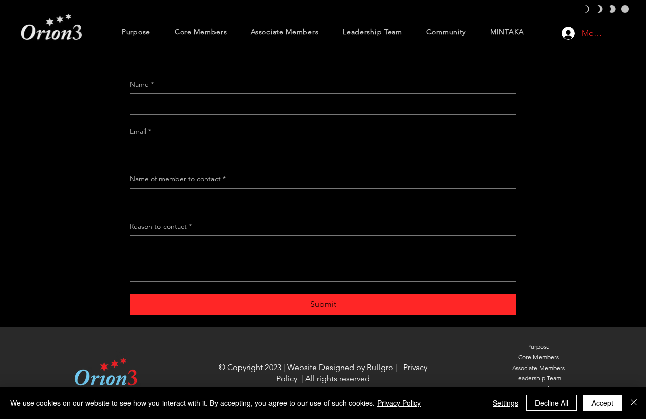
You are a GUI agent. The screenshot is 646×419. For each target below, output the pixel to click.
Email (140, 131)
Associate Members (538, 368)
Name (142, 84)
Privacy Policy (399, 403)
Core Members (538, 357)
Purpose (538, 346)
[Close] (634, 403)
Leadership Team (538, 378)
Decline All (551, 403)
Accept (602, 403)
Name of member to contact (178, 178)
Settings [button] (505, 403)
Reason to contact (161, 226)
